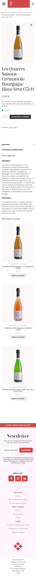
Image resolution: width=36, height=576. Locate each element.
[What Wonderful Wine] (11, 4)
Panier (18, 496)
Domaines (20, 12)
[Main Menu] (4, 4)
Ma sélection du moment (18, 503)
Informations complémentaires (12, 150)
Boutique (12, 12)
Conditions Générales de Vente (18, 525)
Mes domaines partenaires (18, 500)
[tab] (18, 144)
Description (6, 144)
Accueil (6, 12)
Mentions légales (18, 532)
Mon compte (18, 507)
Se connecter (18, 514)
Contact (18, 518)
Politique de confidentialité (18, 528)
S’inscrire (18, 510)
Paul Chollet (28, 12)
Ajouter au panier (20, 117)
